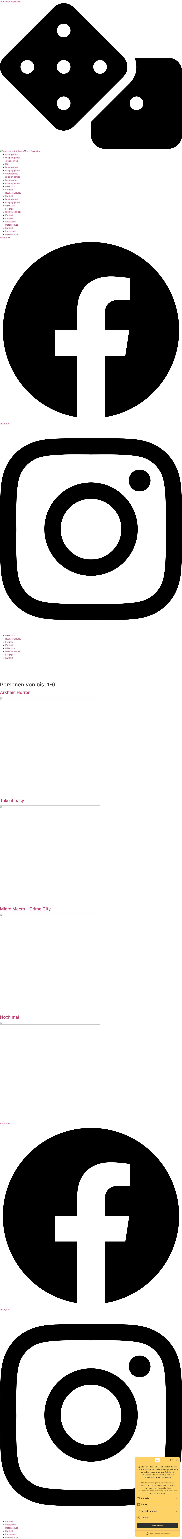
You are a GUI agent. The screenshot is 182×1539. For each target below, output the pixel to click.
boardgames (11, 167)
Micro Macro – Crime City (25, 908)
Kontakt (9, 196)
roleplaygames (12, 170)
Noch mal (9, 1017)
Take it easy (12, 800)
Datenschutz (11, 224)
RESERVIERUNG (13, 192)
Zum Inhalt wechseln (10, 1)
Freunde (9, 189)
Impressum (10, 221)
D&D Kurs (10, 186)
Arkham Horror (15, 692)
